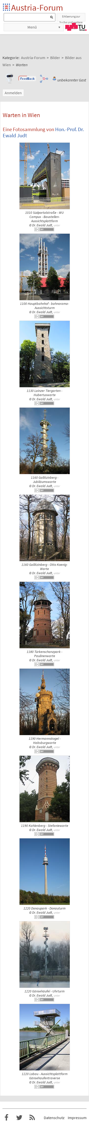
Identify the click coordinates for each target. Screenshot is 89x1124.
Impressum (77, 1117)
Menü (32, 27)
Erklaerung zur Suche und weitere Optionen (71, 18)
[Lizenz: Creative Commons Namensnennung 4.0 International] (44, 229)
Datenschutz (54, 1117)
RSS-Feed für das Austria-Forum (32, 1118)
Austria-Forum (37, 7)
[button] (27, 78)
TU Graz (76, 27)
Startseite (6, 7)
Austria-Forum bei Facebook (6, 1118)
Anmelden (13, 92)
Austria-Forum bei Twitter (19, 1118)
